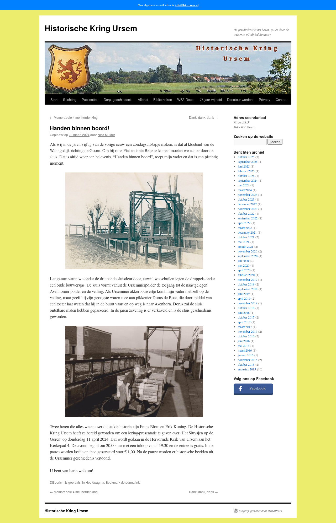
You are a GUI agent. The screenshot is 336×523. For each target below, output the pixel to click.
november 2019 (247, 279)
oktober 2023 (246, 199)
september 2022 (248, 218)
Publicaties (90, 99)
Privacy (264, 99)
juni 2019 (244, 294)
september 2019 (248, 289)
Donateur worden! (240, 99)
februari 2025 (246, 171)
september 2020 (248, 256)
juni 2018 (244, 312)
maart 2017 (245, 327)
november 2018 (247, 303)
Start (54, 99)
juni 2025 (244, 166)
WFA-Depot (186, 99)
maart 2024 (245, 190)
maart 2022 (245, 227)
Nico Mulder (106, 134)
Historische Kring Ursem (91, 28)
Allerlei (143, 99)
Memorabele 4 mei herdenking (74, 117)
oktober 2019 (246, 284)
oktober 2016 (246, 336)
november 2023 (247, 194)
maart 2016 (245, 350)
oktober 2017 (246, 317)
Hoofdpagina (95, 482)
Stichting (69, 99)
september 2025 (248, 161)
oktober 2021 (246, 237)
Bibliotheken (162, 99)
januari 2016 (245, 355)
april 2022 (244, 223)
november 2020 (247, 251)
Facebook (257, 388)
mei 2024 (243, 185)
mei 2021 (243, 242)
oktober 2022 (246, 213)
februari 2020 (246, 275)
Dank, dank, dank (203, 117)
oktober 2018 (246, 308)
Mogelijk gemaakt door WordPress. (261, 511)
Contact (281, 99)
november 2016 (247, 331)
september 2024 (248, 180)
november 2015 (247, 360)
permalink (132, 482)
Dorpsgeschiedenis (118, 99)
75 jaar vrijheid (211, 99)
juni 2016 (244, 341)
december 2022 (247, 204)
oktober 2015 (246, 364)
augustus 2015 (247, 369)
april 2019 (244, 298)
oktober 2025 (246, 157)
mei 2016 (243, 345)
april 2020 (244, 270)
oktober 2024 (246, 176)
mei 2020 (243, 265)
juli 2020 (243, 260)
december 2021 (247, 232)
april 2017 (244, 322)
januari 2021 (245, 246)
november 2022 (247, 209)
